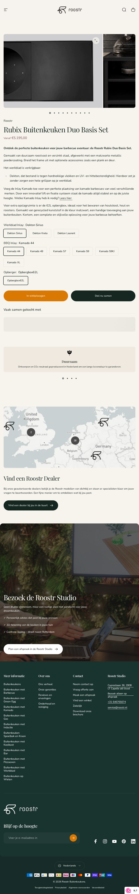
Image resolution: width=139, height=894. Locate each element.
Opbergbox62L (15, 280)
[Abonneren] (73, 838)
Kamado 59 (82, 251)
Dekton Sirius (14, 233)
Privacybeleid (60, 887)
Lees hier (66, 198)
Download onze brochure (82, 713)
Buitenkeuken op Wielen (13, 777)
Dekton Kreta (40, 233)
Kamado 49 (36, 251)
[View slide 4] (76, 378)
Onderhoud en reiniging (46, 705)
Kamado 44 (13, 251)
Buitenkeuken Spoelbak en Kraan (15, 734)
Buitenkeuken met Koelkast (14, 743)
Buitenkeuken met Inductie (14, 726)
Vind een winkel (82, 700)
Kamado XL (13, 262)
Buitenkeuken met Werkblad (14, 769)
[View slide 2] (67, 378)
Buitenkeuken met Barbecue (14, 691)
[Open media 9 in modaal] (96, 40)
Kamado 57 (59, 251)
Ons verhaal (45, 684)
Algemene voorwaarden (79, 887)
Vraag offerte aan (83, 689)
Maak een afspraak (84, 695)
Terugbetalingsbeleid (44, 887)
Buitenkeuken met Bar (14, 751)
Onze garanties (47, 689)
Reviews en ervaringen (45, 696)
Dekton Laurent (66, 233)
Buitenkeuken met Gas (14, 717)
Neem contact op (83, 684)
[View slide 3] (72, 378)
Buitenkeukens (12, 684)
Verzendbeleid (98, 887)
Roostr (8, 121)
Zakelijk (77, 705)
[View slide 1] (63, 378)
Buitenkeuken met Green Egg (14, 700)
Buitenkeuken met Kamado (14, 708)
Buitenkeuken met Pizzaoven (14, 760)
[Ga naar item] (50, 113)
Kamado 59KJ (107, 251)
